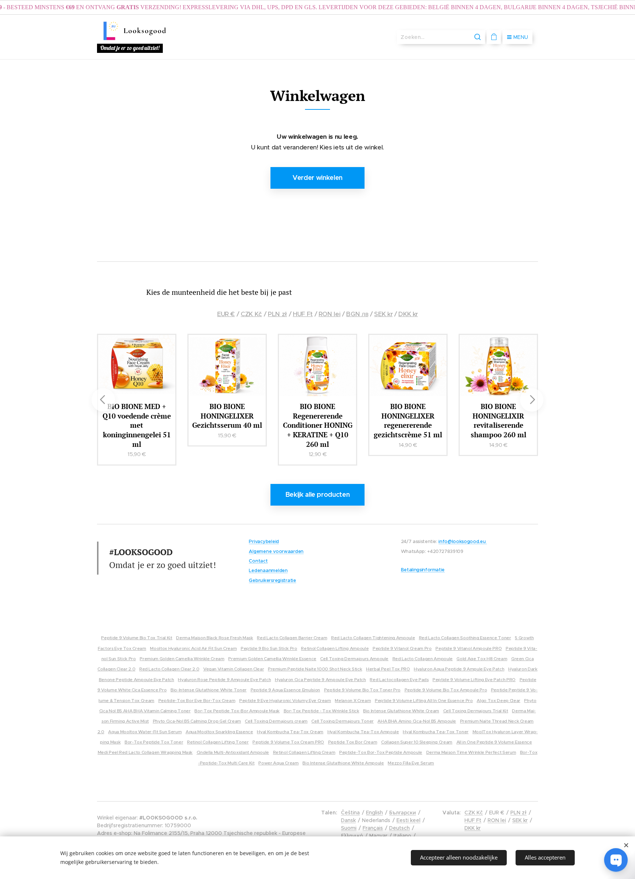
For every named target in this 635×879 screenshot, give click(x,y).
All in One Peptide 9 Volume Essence (494, 742)
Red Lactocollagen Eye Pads (399, 679)
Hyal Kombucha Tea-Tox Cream (290, 731)
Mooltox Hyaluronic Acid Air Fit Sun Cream (193, 648)
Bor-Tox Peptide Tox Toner (154, 742)
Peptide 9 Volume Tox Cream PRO (288, 742)
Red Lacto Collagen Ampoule (422, 658)
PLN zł (277, 314)
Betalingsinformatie (423, 570)
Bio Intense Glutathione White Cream (401, 710)
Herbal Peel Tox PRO (388, 669)
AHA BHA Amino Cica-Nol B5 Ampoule (416, 721)
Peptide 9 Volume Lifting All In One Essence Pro (424, 700)
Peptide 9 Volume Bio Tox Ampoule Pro (446, 689)
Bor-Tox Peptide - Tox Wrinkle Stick (321, 710)
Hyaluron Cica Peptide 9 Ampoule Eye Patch (320, 679)
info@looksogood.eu (462, 542)
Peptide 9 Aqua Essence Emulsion (285, 689)
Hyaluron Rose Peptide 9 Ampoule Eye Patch (224, 679)
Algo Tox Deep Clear (498, 700)
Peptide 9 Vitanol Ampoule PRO (468, 648)
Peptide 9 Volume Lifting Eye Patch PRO (474, 679)
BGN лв (357, 314)
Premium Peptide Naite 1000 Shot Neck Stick (315, 669)
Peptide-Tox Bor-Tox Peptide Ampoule (380, 752)
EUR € (226, 314)
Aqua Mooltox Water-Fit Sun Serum (145, 731)
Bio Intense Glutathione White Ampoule (343, 763)
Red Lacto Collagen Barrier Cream (292, 637)
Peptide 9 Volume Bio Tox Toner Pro (362, 689)
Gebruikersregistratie (272, 580)
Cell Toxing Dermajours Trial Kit (475, 710)
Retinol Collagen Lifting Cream (304, 752)
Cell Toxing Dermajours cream (276, 721)
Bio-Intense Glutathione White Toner (209, 689)
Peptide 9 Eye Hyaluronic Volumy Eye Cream (285, 700)
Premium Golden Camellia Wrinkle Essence (272, 658)
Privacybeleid (264, 542)
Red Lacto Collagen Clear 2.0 (169, 669)
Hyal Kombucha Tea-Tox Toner (436, 731)
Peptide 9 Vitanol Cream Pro (402, 648)
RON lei (330, 314)
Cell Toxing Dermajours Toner (342, 721)
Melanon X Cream (353, 700)
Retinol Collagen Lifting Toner (218, 742)
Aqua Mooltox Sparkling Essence (219, 731)
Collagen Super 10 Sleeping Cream (416, 742)
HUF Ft (303, 314)
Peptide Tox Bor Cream (352, 742)
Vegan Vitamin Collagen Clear (233, 669)
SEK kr (383, 314)
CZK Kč (251, 314)
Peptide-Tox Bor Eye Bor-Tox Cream (197, 700)
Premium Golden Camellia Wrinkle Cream (182, 658)
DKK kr (408, 314)
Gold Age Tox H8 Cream (481, 658)
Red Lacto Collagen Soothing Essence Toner (465, 637)
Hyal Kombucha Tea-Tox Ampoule (363, 731)
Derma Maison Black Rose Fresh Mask (214, 637)
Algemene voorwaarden (276, 551)
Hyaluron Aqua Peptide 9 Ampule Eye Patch (459, 669)
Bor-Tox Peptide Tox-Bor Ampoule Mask (237, 710)
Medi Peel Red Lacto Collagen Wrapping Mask (145, 752)
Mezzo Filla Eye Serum (411, 763)
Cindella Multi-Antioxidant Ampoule (233, 752)
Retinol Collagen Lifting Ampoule (335, 648)
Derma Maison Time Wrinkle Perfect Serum (471, 752)
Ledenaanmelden (268, 571)
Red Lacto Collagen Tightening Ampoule (373, 637)
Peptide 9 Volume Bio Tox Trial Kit (136, 637)
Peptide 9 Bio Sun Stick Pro (269, 648)
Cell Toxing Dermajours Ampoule (354, 658)
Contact (258, 561)
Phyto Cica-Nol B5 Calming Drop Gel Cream (197, 721)
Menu (520, 37)
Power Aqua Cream (278, 763)
